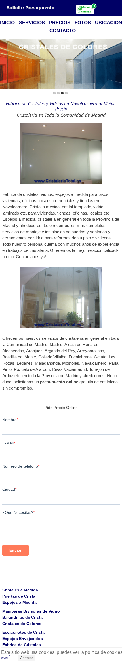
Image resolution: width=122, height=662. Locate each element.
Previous (5, 64)
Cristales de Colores (21, 623)
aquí (5, 657)
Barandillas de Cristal (23, 617)
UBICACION (108, 22)
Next (116, 64)
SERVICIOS (32, 22)
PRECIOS (59, 22)
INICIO (7, 22)
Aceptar (26, 658)
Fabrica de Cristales (21, 644)
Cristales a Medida (20, 590)
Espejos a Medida (19, 602)
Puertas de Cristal (19, 596)
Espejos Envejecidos (22, 638)
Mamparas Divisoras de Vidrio (31, 611)
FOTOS (83, 22)
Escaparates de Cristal (24, 632)
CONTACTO (62, 30)
